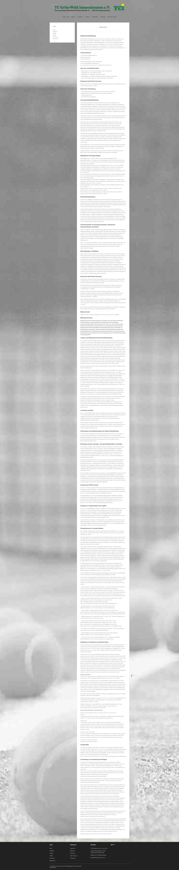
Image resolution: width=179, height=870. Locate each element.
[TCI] (89, 7)
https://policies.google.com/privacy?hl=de (105, 706)
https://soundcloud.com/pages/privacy (104, 639)
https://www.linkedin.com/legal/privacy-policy (101, 622)
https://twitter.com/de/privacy (97, 612)
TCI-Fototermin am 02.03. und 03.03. (99, 848)
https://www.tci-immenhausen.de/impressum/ (101, 65)
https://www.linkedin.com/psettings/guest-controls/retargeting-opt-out (96, 624)
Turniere (95, 17)
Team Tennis (73, 855)
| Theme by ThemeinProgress (65, 866)
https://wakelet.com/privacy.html (102, 634)
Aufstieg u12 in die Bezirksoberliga (98, 855)
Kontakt (54, 33)
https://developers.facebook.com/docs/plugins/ (95, 776)
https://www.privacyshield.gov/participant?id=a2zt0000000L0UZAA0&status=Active (103, 626)
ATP (113, 844)
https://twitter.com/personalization (117, 612)
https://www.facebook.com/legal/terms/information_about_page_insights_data (107, 592)
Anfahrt (54, 35)
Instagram (55, 31)
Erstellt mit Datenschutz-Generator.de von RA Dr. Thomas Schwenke (95, 833)
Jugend (80, 17)
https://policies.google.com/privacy (99, 600)
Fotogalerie (111, 17)
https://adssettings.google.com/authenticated (90, 601)
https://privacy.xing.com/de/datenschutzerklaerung (96, 630)
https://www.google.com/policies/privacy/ (90, 756)
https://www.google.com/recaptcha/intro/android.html (93, 707)
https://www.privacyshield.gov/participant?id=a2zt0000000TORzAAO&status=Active (106, 613)
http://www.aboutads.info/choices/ (98, 400)
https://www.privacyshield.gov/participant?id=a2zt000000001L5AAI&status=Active (98, 603)
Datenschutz (103, 27)
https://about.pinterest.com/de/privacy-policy (93, 618)
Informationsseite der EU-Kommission (97, 273)
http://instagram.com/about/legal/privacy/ (105, 607)
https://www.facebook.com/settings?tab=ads (95, 593)
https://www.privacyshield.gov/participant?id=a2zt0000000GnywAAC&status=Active (106, 595)
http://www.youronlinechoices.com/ (88, 401)
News (73, 17)
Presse (102, 17)
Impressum (55, 36)
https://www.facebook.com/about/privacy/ (114, 590)
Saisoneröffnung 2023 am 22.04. (98, 857)
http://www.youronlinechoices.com (115, 593)
